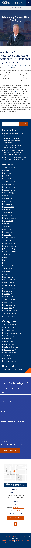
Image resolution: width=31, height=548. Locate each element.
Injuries (6, 339)
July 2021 (7, 196)
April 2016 (7, 274)
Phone (2, 411)
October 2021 (8, 190)
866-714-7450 (19, 510)
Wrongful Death (9, 361)
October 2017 (8, 249)
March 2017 (7, 260)
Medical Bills (8, 344)
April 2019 (7, 215)
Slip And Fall (8, 358)
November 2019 (9, 207)
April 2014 (7, 302)
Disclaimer (3, 441)
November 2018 (9, 218)
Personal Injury (9, 350)
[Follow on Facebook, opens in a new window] (15, 524)
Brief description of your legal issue (12, 421)
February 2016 (8, 280)
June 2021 (7, 198)
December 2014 (9, 299)
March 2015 (7, 297)
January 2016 (8, 283)
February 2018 (8, 238)
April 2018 (7, 232)
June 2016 (7, 271)
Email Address (5, 402)
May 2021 (7, 201)
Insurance (7, 341)
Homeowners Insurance (11, 333)
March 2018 (7, 235)
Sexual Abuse (8, 355)
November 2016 (9, 266)
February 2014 (8, 305)
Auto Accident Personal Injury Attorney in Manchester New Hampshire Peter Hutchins (13, 152)
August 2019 (8, 210)
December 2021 (9, 187)
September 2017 (9, 252)
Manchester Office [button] (15, 518)
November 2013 (9, 313)
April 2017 (7, 257)
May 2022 (7, 173)
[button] (28, 3)
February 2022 (8, 181)
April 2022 (7, 176)
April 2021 (7, 204)
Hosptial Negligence (10, 336)
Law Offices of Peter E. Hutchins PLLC (14, 65)
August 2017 (8, 254)
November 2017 (9, 246)
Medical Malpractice (10, 347)
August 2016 (8, 268)
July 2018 (7, 224)
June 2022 (7, 170)
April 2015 (7, 294)
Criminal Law (8, 327)
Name (2, 392)
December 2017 (9, 243)
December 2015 (9, 285)
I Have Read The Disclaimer (12, 445)
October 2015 (8, 288)
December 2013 (9, 311)
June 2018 (7, 226)
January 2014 (8, 308)
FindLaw (23, 543)
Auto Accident (8, 324)
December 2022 (9, 167)
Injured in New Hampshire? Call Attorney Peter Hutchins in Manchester (14, 141)
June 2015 (7, 291)
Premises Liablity (9, 353)
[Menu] (28, 3)
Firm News (10, 67)
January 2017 (8, 263)
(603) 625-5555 (17, 91)
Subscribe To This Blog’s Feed (12, 369)
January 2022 (8, 184)
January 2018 (8, 240)
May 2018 (7, 229)
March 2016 (7, 277)
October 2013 (8, 316)
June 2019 (7, 212)
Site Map (11, 541)
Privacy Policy (19, 541)
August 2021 (8, 193)
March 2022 (7, 179)
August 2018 (8, 221)
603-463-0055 (16, 8)
